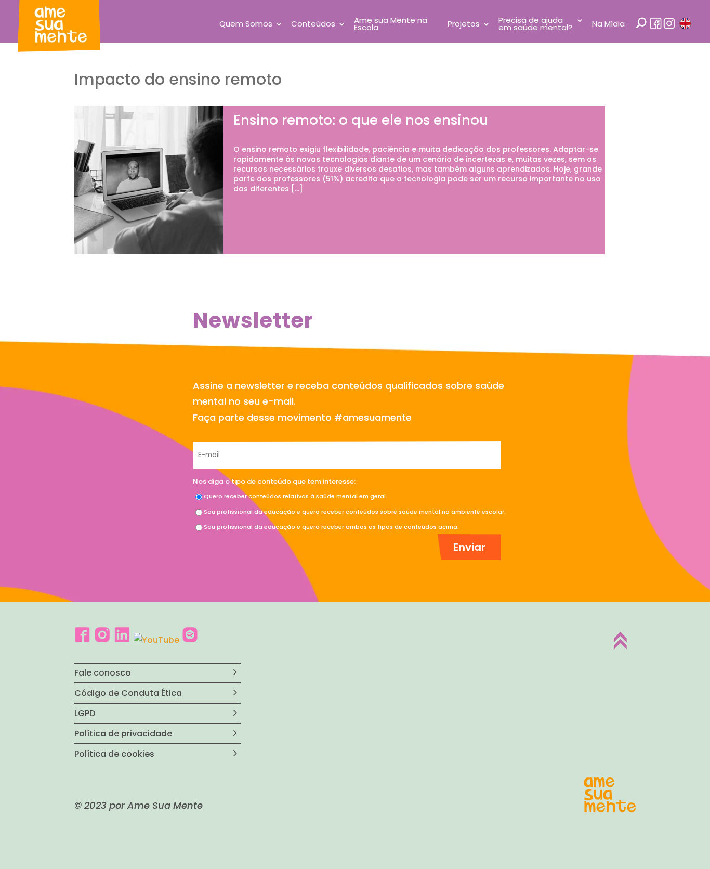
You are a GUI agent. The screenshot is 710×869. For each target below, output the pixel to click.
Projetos (464, 24)
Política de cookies (114, 754)
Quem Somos (245, 24)
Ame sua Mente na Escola (390, 25)
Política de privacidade (123, 734)
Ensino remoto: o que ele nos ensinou (360, 120)
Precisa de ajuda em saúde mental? (535, 25)
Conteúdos (313, 24)
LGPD (84, 713)
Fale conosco (102, 673)
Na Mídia (608, 24)
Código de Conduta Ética (128, 693)
